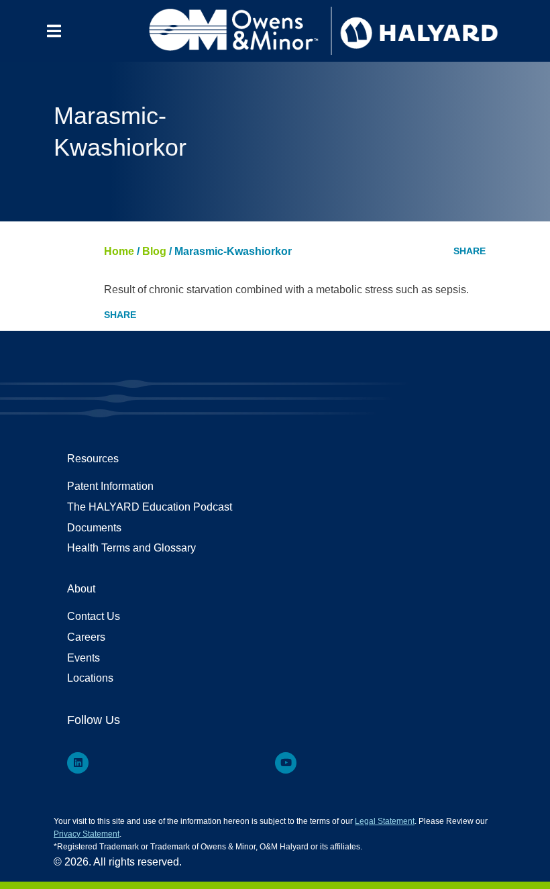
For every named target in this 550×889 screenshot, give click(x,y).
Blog (154, 251)
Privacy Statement (86, 834)
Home (119, 251)
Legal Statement (385, 821)
